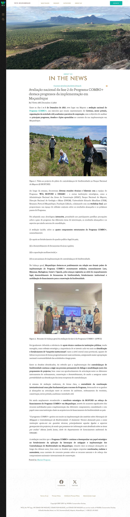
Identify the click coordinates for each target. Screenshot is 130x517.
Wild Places (45, 3)
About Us (78, 3)
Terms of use (44, 496)
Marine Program (43, 460)
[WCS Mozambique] (3, 3)
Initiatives (67, 3)
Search (78, 86)
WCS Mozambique (22, 3)
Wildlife (56, 3)
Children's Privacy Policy (72, 496)
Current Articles (60, 86)
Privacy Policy (56, 496)
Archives (71, 86)
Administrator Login (89, 496)
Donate (116, 3)
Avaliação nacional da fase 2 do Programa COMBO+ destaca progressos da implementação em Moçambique (66, 94)
